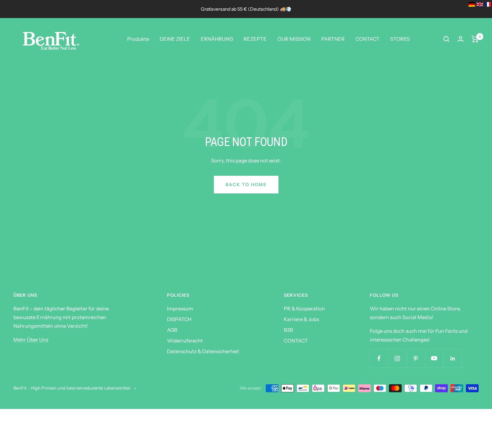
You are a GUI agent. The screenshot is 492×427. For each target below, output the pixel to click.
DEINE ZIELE (175, 39)
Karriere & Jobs (301, 319)
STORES (400, 39)
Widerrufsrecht (185, 340)
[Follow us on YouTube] (434, 358)
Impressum (180, 308)
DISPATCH (179, 319)
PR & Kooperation (304, 308)
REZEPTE (255, 39)
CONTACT (367, 39)
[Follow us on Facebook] (379, 358)
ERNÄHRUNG (217, 39)
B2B (288, 330)
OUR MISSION (294, 39)
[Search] (446, 39)
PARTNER (333, 39)
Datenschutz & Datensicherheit (203, 351)
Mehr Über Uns (30, 339)
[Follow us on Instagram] (397, 358)
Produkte (138, 39)
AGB (172, 330)
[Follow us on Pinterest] (416, 358)
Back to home (246, 184)
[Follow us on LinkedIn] (452, 358)
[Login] (461, 39)
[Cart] (475, 39)
